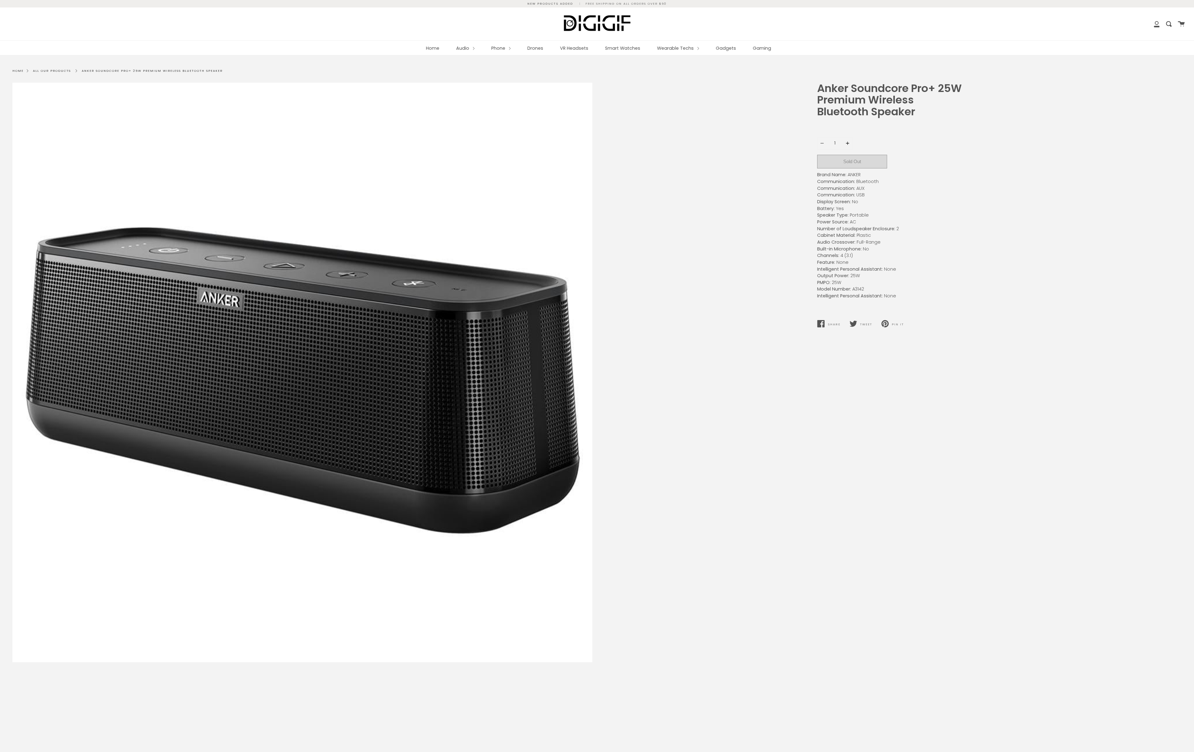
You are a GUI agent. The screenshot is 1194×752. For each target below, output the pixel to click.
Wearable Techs (676, 48)
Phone (499, 48)
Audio (463, 48)
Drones (535, 48)
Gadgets (726, 48)
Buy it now (926, 161)
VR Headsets (574, 48)
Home (432, 48)
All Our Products (52, 71)
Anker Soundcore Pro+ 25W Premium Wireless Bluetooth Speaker (152, 71)
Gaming (762, 48)
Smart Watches (622, 48)
